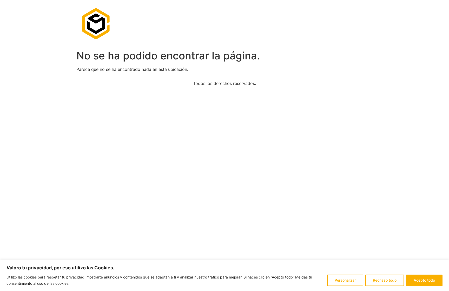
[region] (224, 275)
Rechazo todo (385, 280)
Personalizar (345, 280)
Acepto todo (424, 280)
